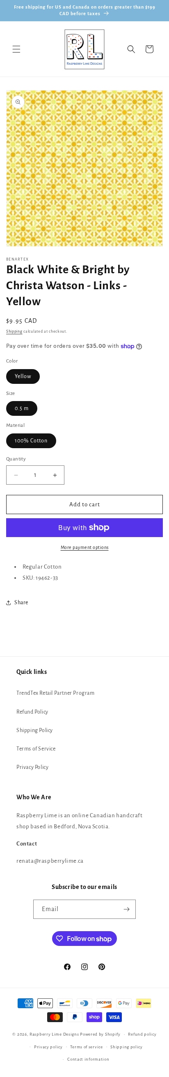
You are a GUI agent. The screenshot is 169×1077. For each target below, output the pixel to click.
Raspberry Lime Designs (54, 1034)
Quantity (16, 459)
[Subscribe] (126, 909)
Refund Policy (32, 712)
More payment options (85, 547)
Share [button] (21, 602)
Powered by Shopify (100, 1034)
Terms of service (86, 1047)
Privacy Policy (32, 767)
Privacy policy (48, 1047)
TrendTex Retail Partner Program (55, 693)
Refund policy (142, 1034)
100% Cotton (31, 441)
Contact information (88, 1059)
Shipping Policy (34, 730)
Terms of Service (36, 749)
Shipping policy (126, 1047)
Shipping (14, 331)
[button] (16, 49)
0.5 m (22, 408)
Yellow (23, 376)
